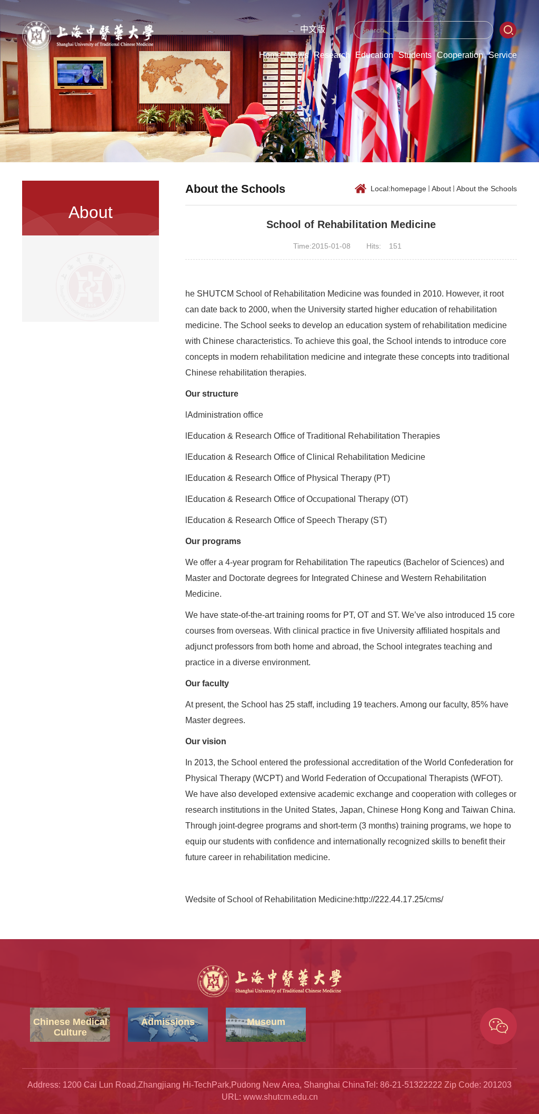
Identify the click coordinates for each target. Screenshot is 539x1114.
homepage (408, 188)
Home (270, 55)
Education (374, 55)
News (297, 55)
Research (332, 55)
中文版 (312, 29)
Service (502, 55)
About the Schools (486, 188)
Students (415, 55)
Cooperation (460, 55)
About (441, 188)
